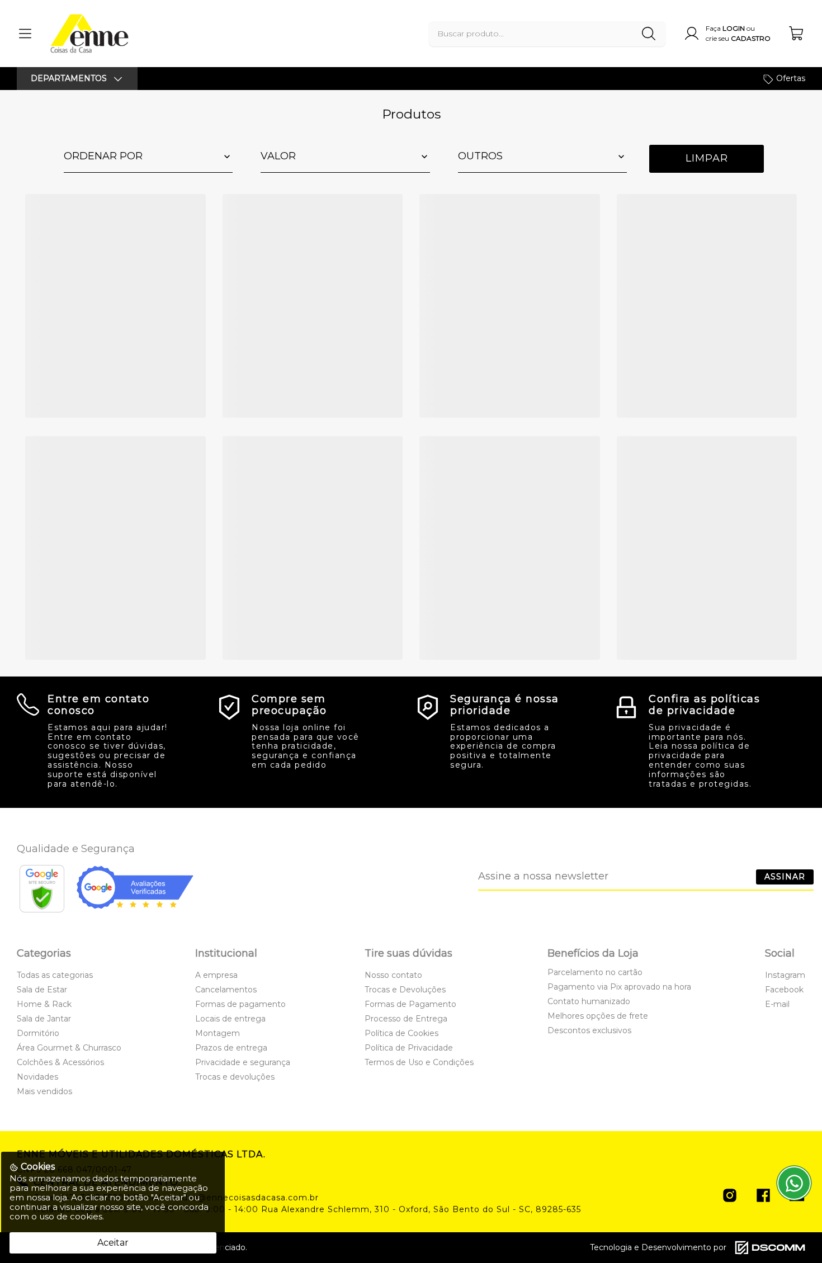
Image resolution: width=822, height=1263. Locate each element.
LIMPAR (707, 158)
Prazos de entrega (231, 1048)
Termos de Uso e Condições (419, 1062)
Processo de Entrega (406, 1019)
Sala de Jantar (44, 1019)
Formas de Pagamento (410, 1004)
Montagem (217, 1033)
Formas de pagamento (240, 1004)
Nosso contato (393, 975)
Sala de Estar (42, 990)
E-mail (777, 1004)
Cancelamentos (226, 990)
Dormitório (38, 1033)
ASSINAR (784, 877)
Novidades (37, 1077)
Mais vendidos (44, 1091)
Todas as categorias (55, 975)
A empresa (216, 975)
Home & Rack (44, 1004)
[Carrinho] (796, 33)
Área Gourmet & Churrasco (69, 1048)
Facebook (784, 990)
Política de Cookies (401, 1033)
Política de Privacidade (409, 1048)
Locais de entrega (230, 1019)
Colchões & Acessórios (60, 1062)
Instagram (785, 975)
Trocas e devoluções (235, 1077)
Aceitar (113, 1242)
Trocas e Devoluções (405, 990)
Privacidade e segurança (242, 1062)
